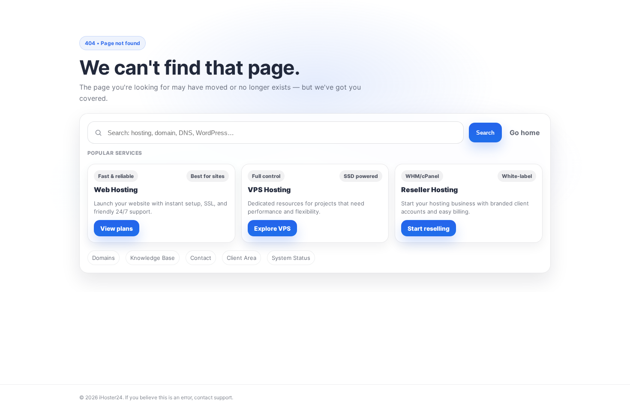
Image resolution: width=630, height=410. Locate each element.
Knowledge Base (152, 257)
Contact (200, 257)
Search (485, 133)
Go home (525, 132)
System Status (291, 257)
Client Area (241, 257)
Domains (103, 257)
